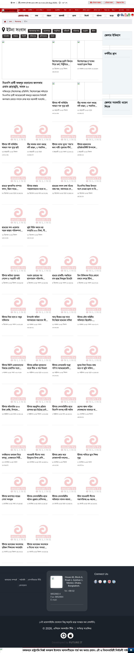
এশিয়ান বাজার (96, 3)
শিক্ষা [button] (65, 10)
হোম (19, 10)
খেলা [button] (70, 10)
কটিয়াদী (66, 31)
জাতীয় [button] (24, 10)
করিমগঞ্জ (76, 31)
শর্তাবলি (22, 579)
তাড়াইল (85, 31)
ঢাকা (36, 15)
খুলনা (74, 15)
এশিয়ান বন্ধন (109, 3)
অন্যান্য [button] (128, 10)
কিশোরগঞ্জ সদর (34, 31)
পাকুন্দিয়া (57, 31)
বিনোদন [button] (77, 10)
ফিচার (113, 10)
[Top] (128, 635)
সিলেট (87, 15)
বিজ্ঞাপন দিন (120, 3)
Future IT (75, 642)
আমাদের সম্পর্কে (11, 579)
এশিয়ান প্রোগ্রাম (86, 10)
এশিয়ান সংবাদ (97, 10)
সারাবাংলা (49, 10)
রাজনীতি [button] (30, 10)
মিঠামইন (6, 36)
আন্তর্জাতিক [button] (57, 10)
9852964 (59, 597)
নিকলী (24, 36)
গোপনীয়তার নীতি (34, 579)
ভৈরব (52, 36)
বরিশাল (99, 15)
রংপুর (111, 15)
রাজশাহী (61, 15)
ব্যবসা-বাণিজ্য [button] (39, 10)
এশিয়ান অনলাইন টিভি (63, 628)
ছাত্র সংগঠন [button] (121, 10)
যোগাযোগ (23, 585)
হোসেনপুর (46, 31)
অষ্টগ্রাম (15, 36)
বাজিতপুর (33, 36)
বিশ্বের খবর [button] (107, 10)
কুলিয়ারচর (43, 36)
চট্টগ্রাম (49, 15)
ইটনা (93, 31)
